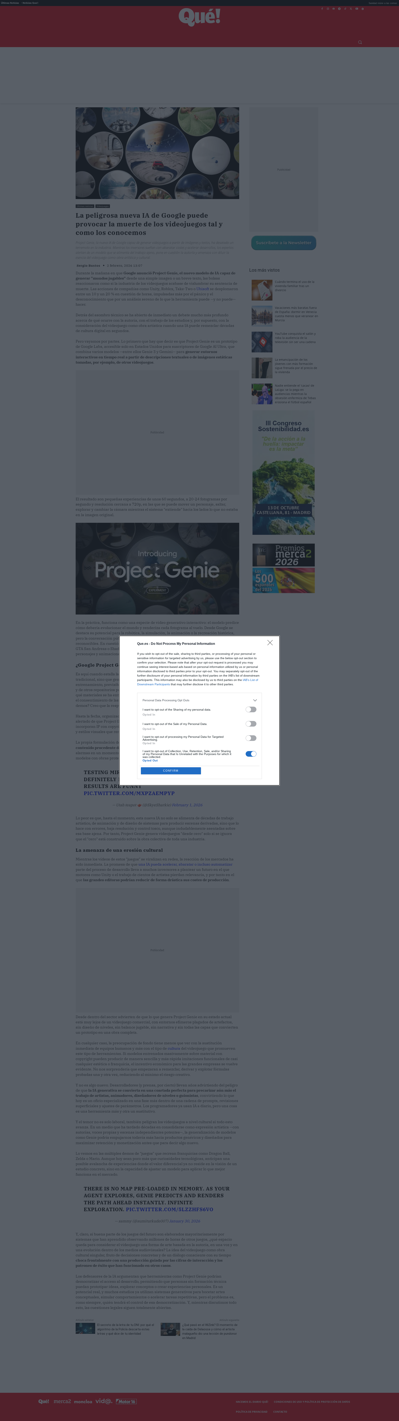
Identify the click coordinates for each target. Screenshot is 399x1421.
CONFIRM (171, 770)
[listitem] (199, 700)
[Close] (271, 644)
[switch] (251, 709)
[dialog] (199, 710)
